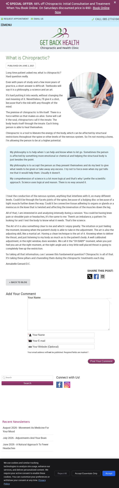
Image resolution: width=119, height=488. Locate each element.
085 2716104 (111, 19)
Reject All (62, 473)
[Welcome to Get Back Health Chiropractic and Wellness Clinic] (59, 48)
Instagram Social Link (67, 385)
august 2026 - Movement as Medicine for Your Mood (26, 429)
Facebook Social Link (59, 385)
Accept (109, 473)
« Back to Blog (18, 282)
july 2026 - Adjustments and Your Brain (24, 438)
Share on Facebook (96, 276)
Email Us (38, 18)
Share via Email (103, 276)
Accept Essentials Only (86, 473)
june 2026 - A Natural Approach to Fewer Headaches (25, 446)
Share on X (90, 276)
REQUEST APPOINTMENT (16, 18)
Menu (7, 25)
